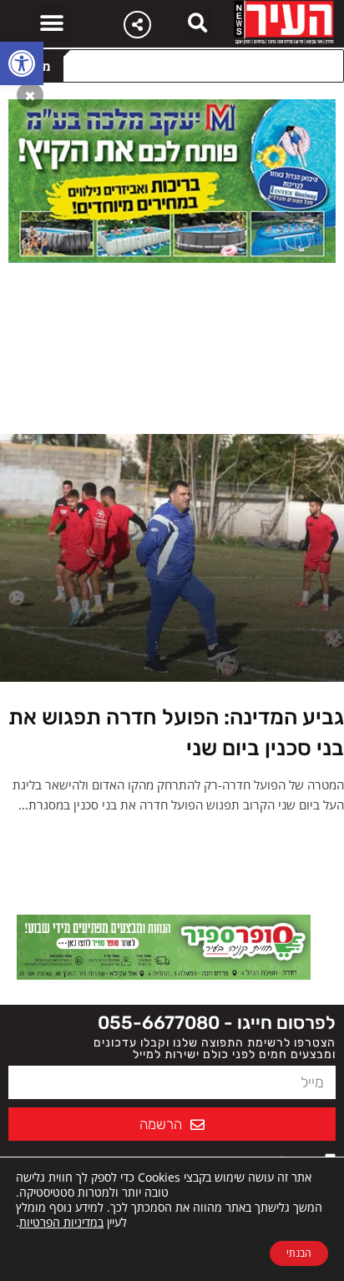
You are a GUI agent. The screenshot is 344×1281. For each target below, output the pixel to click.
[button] (21, 63)
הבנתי (298, 1253)
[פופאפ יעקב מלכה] (172, 179)
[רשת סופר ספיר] (164, 945)
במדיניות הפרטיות (61, 1222)
